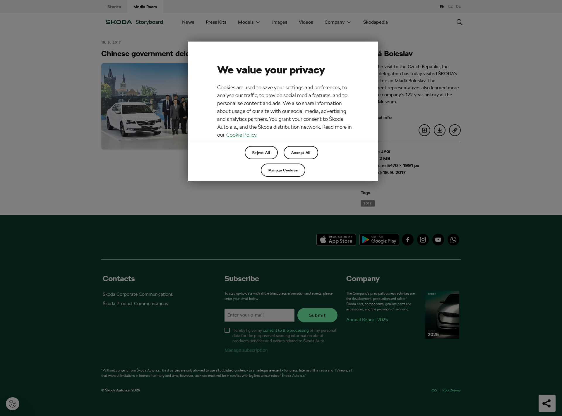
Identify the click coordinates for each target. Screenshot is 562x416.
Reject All (261, 152)
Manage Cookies (283, 170)
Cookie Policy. (242, 135)
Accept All (301, 152)
